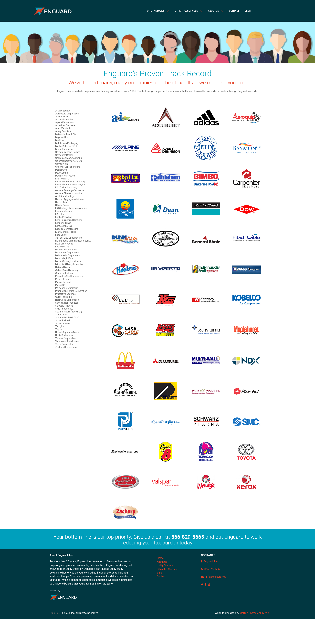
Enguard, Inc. (211, 561)
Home (160, 558)
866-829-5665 (187, 537)
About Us (162, 561)
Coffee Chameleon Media (254, 613)
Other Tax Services (167, 569)
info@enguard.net (216, 576)
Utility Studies (165, 565)
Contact (161, 576)
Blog (159, 572)
